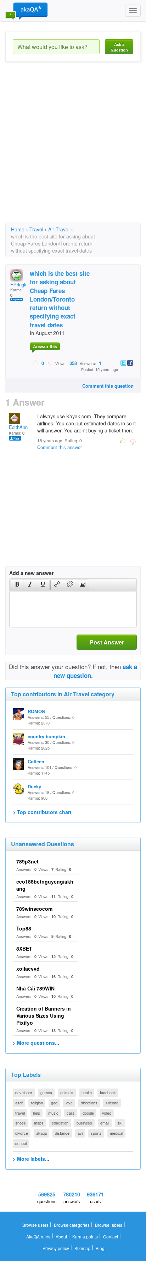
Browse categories (72, 1225)
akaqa (41, 1133)
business (84, 1123)
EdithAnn (18, 427)
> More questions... (36, 1042)
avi (80, 1133)
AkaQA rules (38, 1236)
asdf (19, 1102)
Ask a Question (119, 47)
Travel (36, 229)
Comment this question (108, 385)
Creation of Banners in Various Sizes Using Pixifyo (43, 1015)
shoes (20, 1123)
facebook (108, 1092)
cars (70, 1113)
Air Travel (58, 229)
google (88, 1113)
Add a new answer (31, 572)
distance (62, 1133)
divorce (21, 1133)
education (60, 1123)
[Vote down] (50, 363)
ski (119, 1123)
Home (17, 229)
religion (37, 1102)
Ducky (34, 786)
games (46, 1092)
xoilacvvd (28, 968)
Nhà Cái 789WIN (35, 988)
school (21, 1143)
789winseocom (34, 908)
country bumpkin (46, 736)
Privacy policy (56, 1248)
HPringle (19, 284)
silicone (112, 1102)
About (61, 1236)
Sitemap (82, 1248)
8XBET (24, 948)
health (87, 1092)
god (54, 1102)
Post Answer (107, 642)
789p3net (27, 861)
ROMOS (36, 711)
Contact (110, 1236)
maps (39, 1123)
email (104, 1123)
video (106, 1113)
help (36, 1113)
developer (23, 1092)
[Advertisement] (73, 148)
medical (116, 1133)
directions (89, 1102)
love (69, 1102)
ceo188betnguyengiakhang (44, 885)
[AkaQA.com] (26, 10)
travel (20, 1113)
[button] (17, 585)
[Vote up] (36, 363)
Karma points (85, 1236)
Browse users (35, 1225)
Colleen (36, 761)
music (53, 1113)
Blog (100, 1248)
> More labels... (31, 1158)
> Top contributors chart (42, 812)
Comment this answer (59, 447)
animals (66, 1092)
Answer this (45, 346)
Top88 (23, 928)
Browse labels (108, 1225)
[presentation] (17, 585)
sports (96, 1133)
